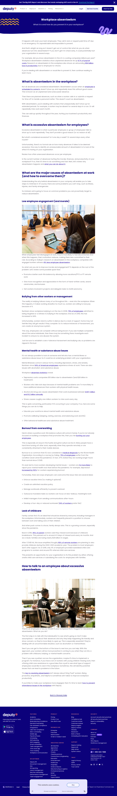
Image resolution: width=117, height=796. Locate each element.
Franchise (54, 732)
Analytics (33, 717)
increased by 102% (29, 470)
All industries (55, 746)
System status (76, 751)
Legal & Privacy (76, 760)
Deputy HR (33, 762)
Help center (75, 749)
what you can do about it (54, 164)
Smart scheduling (35, 744)
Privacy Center (26, 787)
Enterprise (54, 730)
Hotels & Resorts (56, 767)
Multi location (55, 735)
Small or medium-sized (58, 737)
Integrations (34, 728)
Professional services (57, 771)
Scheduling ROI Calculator (79, 736)
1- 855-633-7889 (99, 752)
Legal (18, 787)
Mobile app (33, 734)
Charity (53, 752)
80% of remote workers (67, 542)
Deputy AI (32, 9)
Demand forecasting (36, 723)
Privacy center (76, 765)
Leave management (36, 770)
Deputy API (74, 747)
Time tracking (34, 751)
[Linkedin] (92, 764)
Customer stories (76, 721)
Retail (52, 773)
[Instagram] (94, 764)
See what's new (56, 721)
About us (93, 732)
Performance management (39, 774)
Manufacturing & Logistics (59, 769)
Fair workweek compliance (38, 725)
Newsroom (74, 732)
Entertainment (55, 760)
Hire (31, 766)
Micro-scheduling (35, 732)
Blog (72, 717)
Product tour (55, 719)
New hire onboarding (36, 772)
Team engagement (36, 776)
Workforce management (99, 743)
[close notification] (114, 2)
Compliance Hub (76, 719)
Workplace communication (39, 753)
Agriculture (54, 748)
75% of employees (75, 311)
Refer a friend (75, 734)
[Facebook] (97, 764)
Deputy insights (76, 725)
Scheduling (33, 738)
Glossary (74, 730)
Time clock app (35, 748)
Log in (81, 9)
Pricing (50, 9)
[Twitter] (102, 764)
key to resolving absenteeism (37, 673)
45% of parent (38, 533)
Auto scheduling (35, 719)
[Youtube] (100, 764)
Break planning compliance (38, 721)
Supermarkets (55, 777)
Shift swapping (34, 742)
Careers (93, 735)
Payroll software (35, 736)
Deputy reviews (76, 728)
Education (54, 758)
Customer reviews (77, 723)
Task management (36, 746)
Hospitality (54, 765)
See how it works (92, 9)
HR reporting (34, 768)
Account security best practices (101, 717)
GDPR (73, 763)
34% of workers (65, 503)
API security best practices (99, 719)
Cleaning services (56, 754)
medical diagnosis (70, 453)
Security (53, 775)
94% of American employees (46, 365)
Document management (38, 764)
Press (92, 739)
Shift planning (34, 740)
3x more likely (84, 465)
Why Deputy (95, 741)
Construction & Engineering (59, 756)
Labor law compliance (37, 730)
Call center (54, 750)
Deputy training (76, 745)
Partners (93, 737)
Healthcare (54, 763)
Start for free (108, 9)
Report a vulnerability (97, 721)
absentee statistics (39, 373)
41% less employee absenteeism (56, 262)
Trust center (75, 767)
